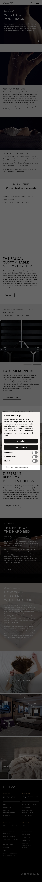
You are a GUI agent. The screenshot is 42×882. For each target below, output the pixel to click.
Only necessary (21, 447)
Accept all (21, 441)
